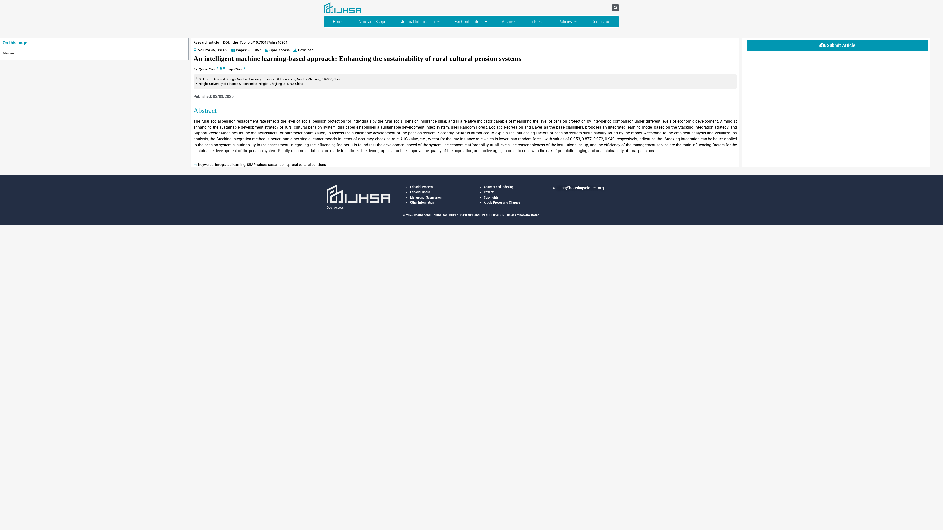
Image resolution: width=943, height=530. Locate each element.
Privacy (489, 192)
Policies (565, 21)
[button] (615, 7)
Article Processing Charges (502, 202)
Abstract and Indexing (498, 187)
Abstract (9, 53)
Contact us (601, 21)
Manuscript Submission (426, 197)
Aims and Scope (372, 21)
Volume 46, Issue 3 (212, 50)
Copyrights (491, 197)
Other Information (422, 202)
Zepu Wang (235, 69)
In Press (536, 21)
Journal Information (418, 21)
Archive (508, 21)
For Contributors (469, 21)
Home (338, 21)
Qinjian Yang (207, 69)
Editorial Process (421, 187)
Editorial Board (420, 192)
